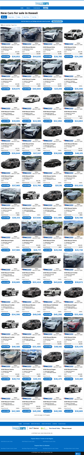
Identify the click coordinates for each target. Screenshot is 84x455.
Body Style (11, 17)
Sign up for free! (57, 21)
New (4, 17)
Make (19, 17)
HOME (22, 8)
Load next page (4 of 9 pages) (42, 415)
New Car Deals (35, 424)
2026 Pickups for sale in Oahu (28, 441)
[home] (42, 3)
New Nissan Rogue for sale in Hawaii (29, 448)
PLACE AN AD (37, 8)
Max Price (26, 17)
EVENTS (55, 424)
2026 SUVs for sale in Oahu (7, 441)
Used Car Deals (46, 424)
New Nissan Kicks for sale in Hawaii (71, 448)
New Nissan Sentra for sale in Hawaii (50, 448)
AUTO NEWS (26, 424)
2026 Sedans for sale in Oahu (49, 441)
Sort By (34, 17)
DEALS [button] (28, 8)
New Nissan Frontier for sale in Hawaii (9, 448)
